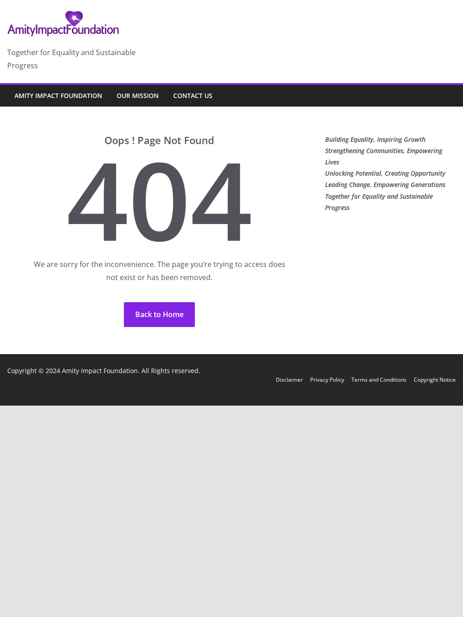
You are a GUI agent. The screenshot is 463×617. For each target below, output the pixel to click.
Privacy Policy (327, 379)
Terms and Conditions (378, 379)
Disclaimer (289, 379)
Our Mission (138, 95)
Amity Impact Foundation (58, 95)
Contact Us (193, 95)
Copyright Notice (435, 379)
